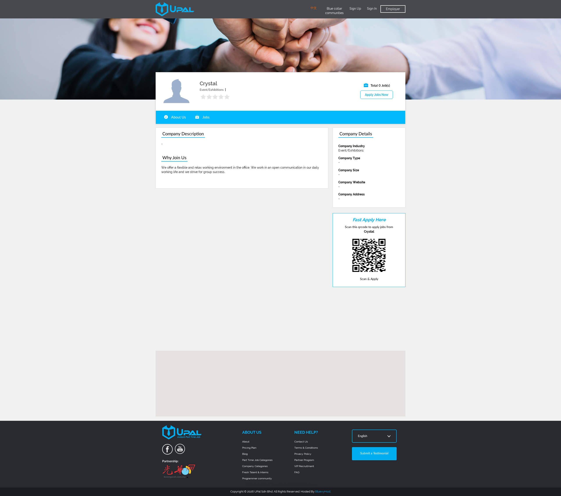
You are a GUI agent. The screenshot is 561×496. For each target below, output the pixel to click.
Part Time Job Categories (257, 460)
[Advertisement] (369, 318)
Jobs (205, 117)
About (245, 441)
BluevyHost (322, 491)
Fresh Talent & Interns (255, 472)
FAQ (296, 472)
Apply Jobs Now (376, 94)
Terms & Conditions (306, 447)
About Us (178, 117)
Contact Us (301, 441)
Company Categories (255, 466)
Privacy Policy (302, 453)
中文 (314, 8)
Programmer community (257, 478)
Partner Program (304, 460)
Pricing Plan (249, 447)
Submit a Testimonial (374, 453)
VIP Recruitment (304, 466)
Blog (245, 453)
